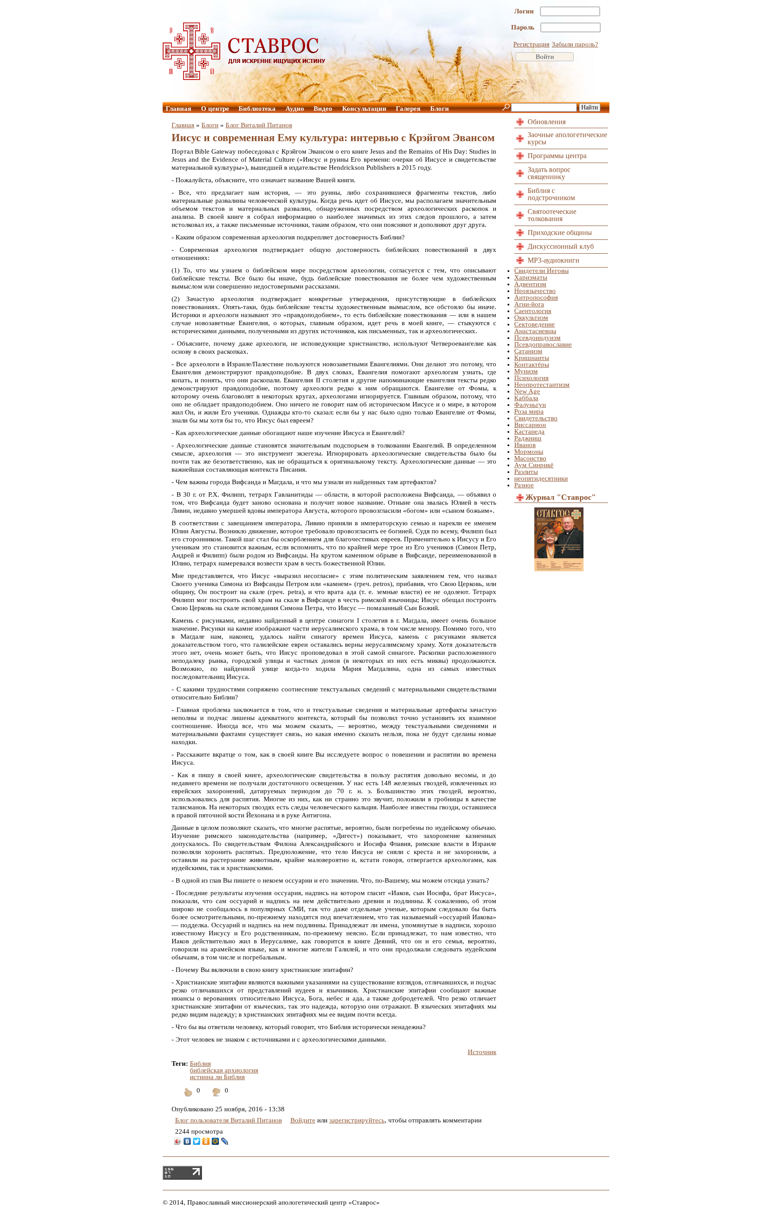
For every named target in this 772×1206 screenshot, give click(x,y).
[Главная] (244, 77)
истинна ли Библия (217, 1076)
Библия (200, 1063)
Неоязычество (535, 290)
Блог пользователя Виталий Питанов (228, 1120)
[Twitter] (196, 1141)
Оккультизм (531, 317)
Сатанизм (528, 351)
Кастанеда (529, 431)
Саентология (532, 310)
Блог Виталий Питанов (259, 125)
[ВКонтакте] (187, 1141)
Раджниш (527, 438)
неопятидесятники (541, 478)
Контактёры (531, 364)
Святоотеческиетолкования (552, 215)
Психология (531, 377)
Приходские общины (560, 232)
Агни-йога (529, 304)
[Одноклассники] (206, 1141)
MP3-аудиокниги (553, 260)
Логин (525, 11)
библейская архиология (224, 1070)
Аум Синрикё (534, 465)
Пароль (523, 27)
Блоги (439, 108)
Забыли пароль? (575, 44)
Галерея (408, 108)
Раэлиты (526, 471)
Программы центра (557, 155)
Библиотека (257, 108)
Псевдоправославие (543, 344)
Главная (178, 108)
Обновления (547, 122)
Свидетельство (536, 418)
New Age (527, 391)
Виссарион (530, 424)
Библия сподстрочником (551, 194)
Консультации (364, 108)
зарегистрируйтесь (357, 1120)
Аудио (294, 108)
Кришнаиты (531, 357)
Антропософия (536, 297)
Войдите (302, 1120)
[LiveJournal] (225, 1141)
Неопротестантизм (542, 384)
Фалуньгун (530, 404)
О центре (215, 108)
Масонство (530, 458)
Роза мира (529, 411)
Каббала (526, 398)
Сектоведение (534, 324)
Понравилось (188, 1097)
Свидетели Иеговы (541, 270)
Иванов (525, 444)
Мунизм (526, 371)
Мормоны (528, 451)
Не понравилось (216, 1097)
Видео (323, 108)
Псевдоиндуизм (537, 337)
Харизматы (530, 277)
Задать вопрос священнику (549, 173)
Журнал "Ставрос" (560, 497)
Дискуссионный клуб (561, 246)
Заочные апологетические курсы (567, 138)
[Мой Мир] (215, 1141)
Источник (482, 1051)
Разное (524, 485)
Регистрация (531, 44)
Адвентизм (530, 284)
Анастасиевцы (535, 331)
